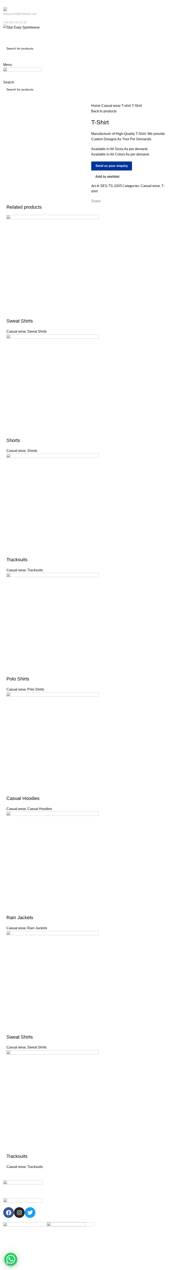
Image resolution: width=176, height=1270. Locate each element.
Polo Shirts (17, 679)
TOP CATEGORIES (103, 1184)
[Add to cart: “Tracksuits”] (11, 551)
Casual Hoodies (22, 798)
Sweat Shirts (19, 321)
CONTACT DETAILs (148, 1184)
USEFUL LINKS (58, 1184)
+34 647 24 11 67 (147, 1191)
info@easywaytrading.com (153, 1206)
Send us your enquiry (112, 165)
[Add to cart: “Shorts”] (11, 432)
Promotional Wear (102, 1220)
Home (96, 105)
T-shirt (126, 105)
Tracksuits (16, 559)
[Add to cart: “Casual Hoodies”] (11, 789)
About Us (53, 1198)
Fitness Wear (99, 1213)
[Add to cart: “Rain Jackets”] (11, 909)
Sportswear (98, 1191)
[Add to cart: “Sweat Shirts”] (11, 312)
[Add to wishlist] (35, 312)
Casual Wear (99, 1198)
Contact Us (54, 1213)
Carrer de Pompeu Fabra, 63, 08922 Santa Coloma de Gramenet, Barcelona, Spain (152, 1219)
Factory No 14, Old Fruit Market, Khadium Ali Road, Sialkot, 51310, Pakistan (153, 1236)
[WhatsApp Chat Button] (10, 1259)
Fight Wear (97, 1206)
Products (53, 1206)
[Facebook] (8, 1212)
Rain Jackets (19, 917)
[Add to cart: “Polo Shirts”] (11, 670)
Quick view (23, 312)
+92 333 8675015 (147, 1198)
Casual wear (111, 105)
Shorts (13, 440)
